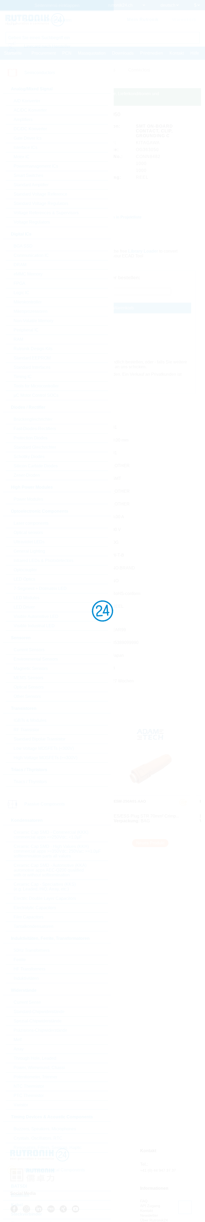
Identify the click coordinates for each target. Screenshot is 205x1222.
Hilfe (194, 53)
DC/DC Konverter (30, 129)
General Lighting (29, 551)
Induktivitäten (26, 978)
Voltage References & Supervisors (46, 213)
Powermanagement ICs (36, 166)
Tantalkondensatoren (33, 926)
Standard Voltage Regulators (41, 203)
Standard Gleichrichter (35, 447)
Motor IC (22, 157)
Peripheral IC (26, 330)
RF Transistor (26, 729)
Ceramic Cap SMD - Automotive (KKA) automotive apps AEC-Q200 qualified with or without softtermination (50, 870)
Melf (18, 1039)
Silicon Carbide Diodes (36, 466)
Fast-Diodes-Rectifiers (35, 428)
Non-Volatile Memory (33, 320)
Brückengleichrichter (33, 419)
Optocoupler (25, 570)
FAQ (144, 1201)
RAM (18, 339)
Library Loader (143, 251)
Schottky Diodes (29, 456)
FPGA (19, 283)
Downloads (123, 53)
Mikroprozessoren (31, 311)
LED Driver (24, 607)
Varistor (21, 1105)
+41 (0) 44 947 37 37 (158, 1170)
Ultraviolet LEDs (29, 542)
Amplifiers (23, 119)
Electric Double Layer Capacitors (45, 898)
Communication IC (31, 255)
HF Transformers (29, 969)
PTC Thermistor (29, 1095)
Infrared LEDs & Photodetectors (43, 560)
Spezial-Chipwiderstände (38, 1021)
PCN (67, 53)
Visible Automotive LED (36, 616)
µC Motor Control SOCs (36, 395)
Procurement (43, 53)
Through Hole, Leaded (35, 1058)
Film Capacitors (29, 917)
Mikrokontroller (28, 302)
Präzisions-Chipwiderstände (40, 1030)
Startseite (13, 53)
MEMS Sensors (28, 677)
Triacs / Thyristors (30, 781)
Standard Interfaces (32, 367)
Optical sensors (28, 532)
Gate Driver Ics (28, 138)
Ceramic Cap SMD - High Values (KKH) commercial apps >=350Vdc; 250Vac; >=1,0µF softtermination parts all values (57, 851)
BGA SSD (23, 246)
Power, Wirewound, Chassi (39, 1067)
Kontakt (176, 53)
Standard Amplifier (31, 185)
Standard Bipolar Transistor (39, 739)
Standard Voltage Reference (40, 194)
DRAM (20, 264)
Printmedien (151, 53)
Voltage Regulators (32, 222)
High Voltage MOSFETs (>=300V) (45, 757)
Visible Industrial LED (34, 626)
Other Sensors (27, 696)
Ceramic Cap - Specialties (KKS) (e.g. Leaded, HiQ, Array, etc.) (45, 886)
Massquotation (92, 53)
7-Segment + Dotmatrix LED (40, 588)
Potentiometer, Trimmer (35, 1077)
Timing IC (23, 376)
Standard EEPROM (32, 358)
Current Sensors (29, 650)
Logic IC (21, 292)
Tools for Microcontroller (36, 386)
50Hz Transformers (32, 950)
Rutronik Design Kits (33, 348)
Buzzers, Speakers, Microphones (45, 1129)
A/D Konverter (27, 101)
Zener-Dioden (27, 475)
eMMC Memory (28, 274)
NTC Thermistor (29, 1086)
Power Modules (28, 499)
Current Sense (27, 1002)
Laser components (31, 523)
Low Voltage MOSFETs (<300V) (44, 748)
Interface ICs (25, 147)
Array (19, 1049)
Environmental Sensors (36, 659)
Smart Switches (28, 175)
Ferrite (20, 959)
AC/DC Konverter (30, 110)
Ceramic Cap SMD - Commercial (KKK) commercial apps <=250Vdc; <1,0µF (51, 834)
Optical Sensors (29, 687)
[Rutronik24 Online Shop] (34, 19)
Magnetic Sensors (31, 668)
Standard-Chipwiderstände (39, 1011)
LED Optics (24, 579)
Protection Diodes (31, 438)
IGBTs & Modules (30, 720)
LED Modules (27, 598)
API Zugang (150, 1206)
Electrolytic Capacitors (35, 907)
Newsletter (149, 1215)
